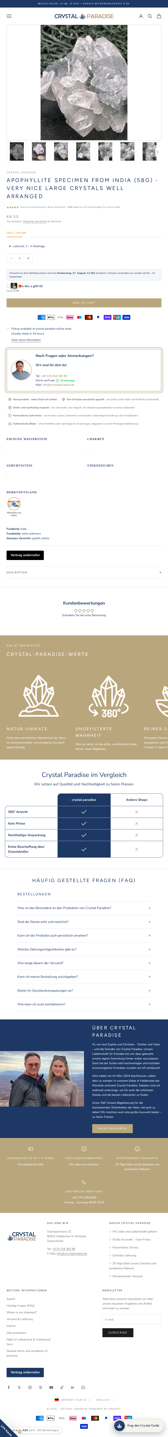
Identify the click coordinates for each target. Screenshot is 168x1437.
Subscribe (117, 1333)
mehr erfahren (112, 1128)
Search (11, 1299)
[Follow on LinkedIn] (72, 1387)
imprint (11, 1326)
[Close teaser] (20, 1432)
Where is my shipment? (22, 1312)
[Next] (157, 152)
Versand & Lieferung (20, 1319)
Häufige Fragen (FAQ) (20, 1306)
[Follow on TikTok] (62, 1387)
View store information (26, 340)
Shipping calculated (35, 221)
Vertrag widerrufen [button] (25, 555)
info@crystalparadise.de (58, 385)
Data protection (16, 1333)
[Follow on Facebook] (9, 1387)
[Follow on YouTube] (51, 1387)
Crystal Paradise (21, 172)
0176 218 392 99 (64, 1249)
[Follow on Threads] (41, 1387)
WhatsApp (67, 380)
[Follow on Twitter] (19, 1387)
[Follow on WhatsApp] (83, 1387)
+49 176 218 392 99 (54, 376)
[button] (9, 1428)
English (102, 1400)
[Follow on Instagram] (30, 1387)
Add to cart (84, 303)
